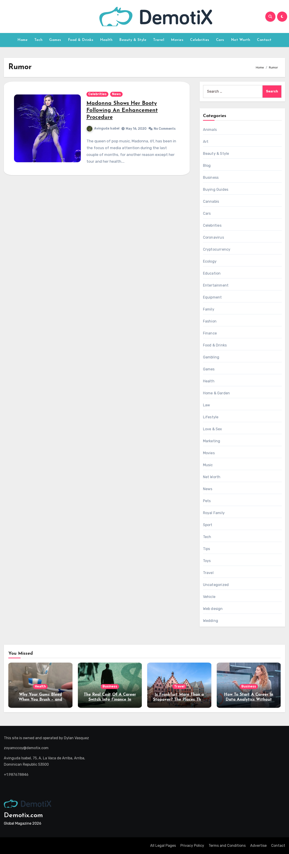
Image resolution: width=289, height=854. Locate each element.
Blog (207, 165)
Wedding (210, 621)
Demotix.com (23, 815)
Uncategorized (216, 585)
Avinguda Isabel (106, 128)
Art (206, 141)
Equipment (212, 297)
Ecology (210, 261)
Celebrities (199, 40)
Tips (206, 549)
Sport (207, 525)
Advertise (258, 845)
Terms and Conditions (227, 845)
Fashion (210, 321)
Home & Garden (216, 393)
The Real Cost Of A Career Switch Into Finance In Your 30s (110, 699)
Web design (213, 609)
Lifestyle (211, 417)
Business (211, 177)
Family (208, 309)
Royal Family (214, 513)
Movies (177, 40)
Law (206, 405)
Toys (207, 561)
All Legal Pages (163, 845)
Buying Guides (215, 189)
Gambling (211, 357)
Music (208, 465)
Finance (210, 333)
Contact (264, 40)
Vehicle (209, 597)
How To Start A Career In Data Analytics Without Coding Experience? (248, 699)
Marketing (211, 441)
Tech (38, 40)
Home (22, 40)
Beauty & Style (132, 40)
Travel (158, 40)
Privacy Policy (192, 845)
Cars (220, 40)
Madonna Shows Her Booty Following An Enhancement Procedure (122, 110)
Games (55, 40)
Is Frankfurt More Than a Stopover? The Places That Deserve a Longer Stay (179, 699)
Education (212, 273)
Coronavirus (213, 237)
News (116, 94)
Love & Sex (212, 429)
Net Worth (240, 40)
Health (106, 40)
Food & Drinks (80, 40)
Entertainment (216, 285)
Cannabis (211, 201)
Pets (207, 501)
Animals (210, 129)
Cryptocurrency (217, 249)
